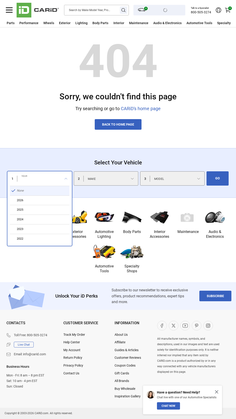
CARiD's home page (141, 108)
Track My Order (74, 334)
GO (217, 178)
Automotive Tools (104, 268)
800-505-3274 (201, 12)
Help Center (71, 342)
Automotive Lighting (104, 234)
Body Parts (100, 23)
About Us (121, 334)
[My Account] (218, 10)
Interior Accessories (159, 234)
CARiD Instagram (208, 325)
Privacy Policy (73, 365)
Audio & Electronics (215, 234)
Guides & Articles (127, 350)
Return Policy (72, 357)
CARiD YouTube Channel (185, 325)
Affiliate (120, 342)
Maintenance (138, 23)
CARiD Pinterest (196, 325)
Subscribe (215, 296)
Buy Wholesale (125, 388)
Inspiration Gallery (128, 396)
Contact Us (71, 373)
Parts (11, 23)
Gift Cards (122, 373)
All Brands (122, 381)
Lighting (81, 23)
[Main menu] (9, 10)
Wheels (48, 23)
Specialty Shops (131, 268)
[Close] (216, 391)
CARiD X (173, 325)
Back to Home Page (118, 124)
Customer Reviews (128, 357)
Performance (28, 23)
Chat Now (168, 406)
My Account (71, 350)
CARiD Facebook (162, 325)
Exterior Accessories (76, 234)
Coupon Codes (125, 365)
